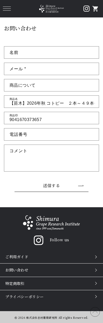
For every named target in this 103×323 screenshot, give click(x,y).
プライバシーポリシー (24, 296)
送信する (51, 185)
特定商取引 (15, 283)
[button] (6, 8)
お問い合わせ (17, 270)
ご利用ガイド (17, 256)
